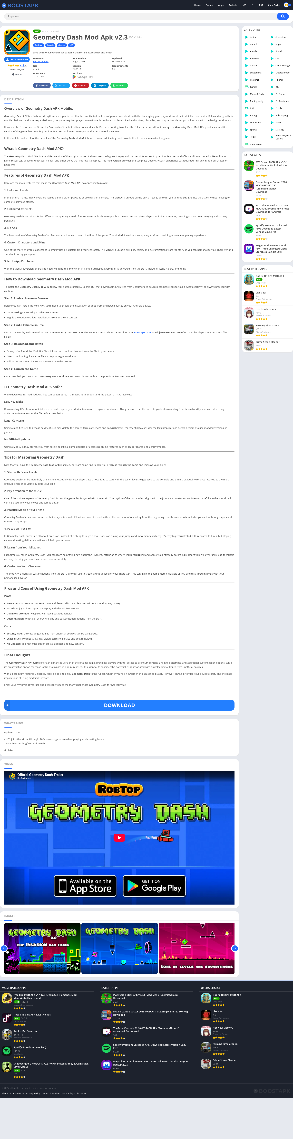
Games (209, 5)
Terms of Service (50, 1093)
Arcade (50, 45)
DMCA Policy (67, 1093)
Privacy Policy (33, 1093)
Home (197, 5)
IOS (244, 5)
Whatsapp (120, 85)
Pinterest (82, 85)
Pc (252, 5)
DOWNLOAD (119, 705)
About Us (6, 1093)
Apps (220, 5)
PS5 (261, 5)
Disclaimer (81, 1093)
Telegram (102, 85)
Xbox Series (274, 5)
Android (233, 5)
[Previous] (4, 948)
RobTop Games (40, 61)
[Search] (283, 16)
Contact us (18, 1093)
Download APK (19, 59)
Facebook (43, 85)
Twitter (62, 85)
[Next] (235, 948)
